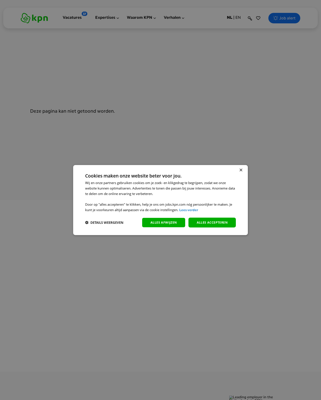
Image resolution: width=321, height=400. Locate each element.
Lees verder (188, 210)
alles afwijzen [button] (163, 222)
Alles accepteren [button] (212, 222)
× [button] (240, 170)
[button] (104, 222)
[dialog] (160, 200)
